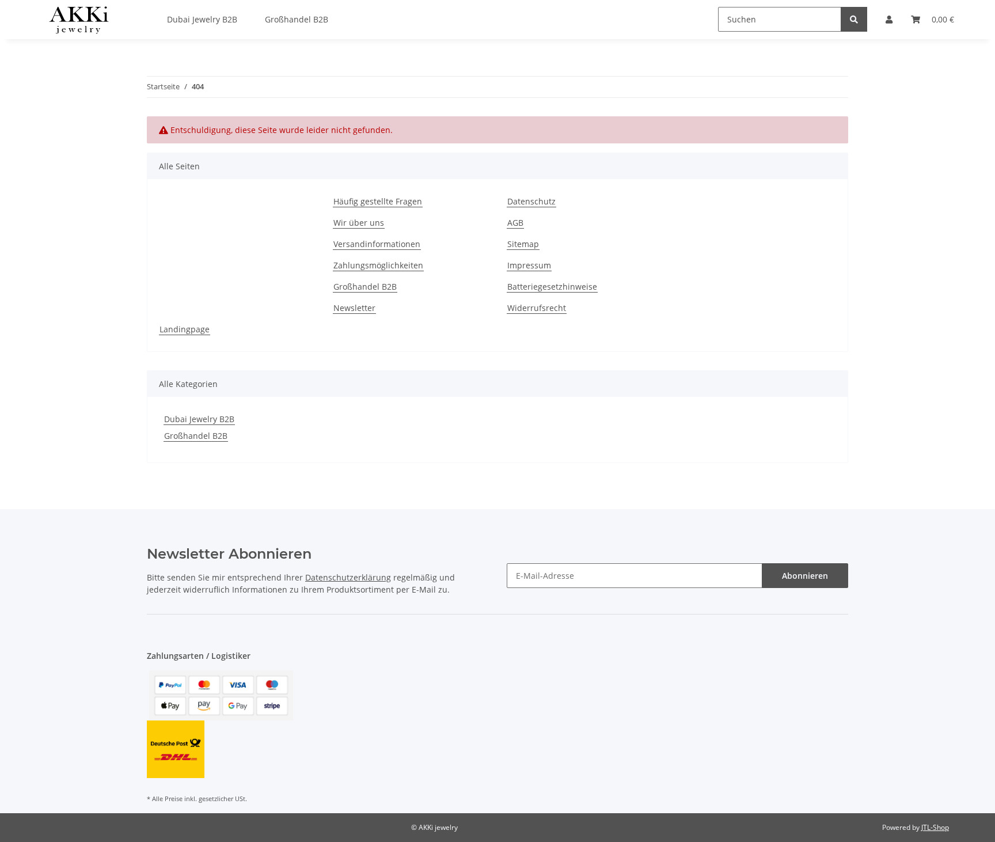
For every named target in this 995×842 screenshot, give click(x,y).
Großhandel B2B (365, 286)
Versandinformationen (376, 243)
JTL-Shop (935, 827)
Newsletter (354, 307)
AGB (515, 222)
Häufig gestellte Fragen (377, 201)
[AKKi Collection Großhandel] (79, 19)
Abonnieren (805, 575)
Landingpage (184, 329)
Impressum (529, 265)
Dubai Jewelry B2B (199, 419)
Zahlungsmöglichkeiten (378, 265)
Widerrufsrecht (536, 307)
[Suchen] (854, 19)
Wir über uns (358, 222)
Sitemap (523, 243)
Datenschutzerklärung (348, 577)
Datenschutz (531, 201)
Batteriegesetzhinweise (552, 286)
